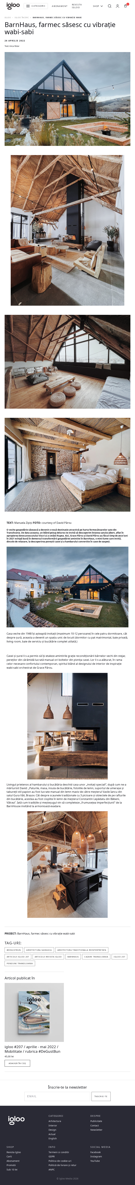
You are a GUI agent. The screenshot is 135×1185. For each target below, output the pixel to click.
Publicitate (96, 1121)
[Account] (118, 6)
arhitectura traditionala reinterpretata (81, 950)
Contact (94, 1125)
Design (52, 1129)
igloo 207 (119, 956)
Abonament (60, 6)
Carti (9, 1156)
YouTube (95, 1160)
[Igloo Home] (13, 6)
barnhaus (73, 956)
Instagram (96, 1156)
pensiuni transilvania (20, 963)
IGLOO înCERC (22, 17)
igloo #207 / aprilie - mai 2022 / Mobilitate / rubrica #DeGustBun (32, 1049)
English (53, 1138)
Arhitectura (55, 1121)
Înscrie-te (101, 1096)
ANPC (52, 1169)
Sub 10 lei (12, 1169)
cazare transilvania (96, 956)
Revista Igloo (77, 6)
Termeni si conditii (59, 1152)
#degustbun (14, 950)
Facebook (95, 1152)
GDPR (52, 1156)
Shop (96, 6)
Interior (53, 1125)
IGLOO (8, 17)
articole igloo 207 (18, 956)
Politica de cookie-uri (60, 1160)
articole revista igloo (48, 956)
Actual (52, 1134)
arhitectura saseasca (39, 950)
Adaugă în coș (17, 1063)
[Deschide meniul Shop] (102, 6)
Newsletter (96, 1129)
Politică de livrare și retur (62, 1165)
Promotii (11, 1165)
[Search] (110, 6)
